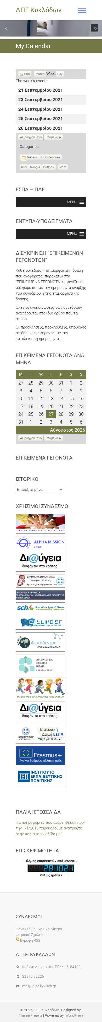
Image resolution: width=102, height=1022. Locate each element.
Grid (27, 74)
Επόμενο (52, 137)
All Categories (50, 157)
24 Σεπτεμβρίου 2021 (40, 109)
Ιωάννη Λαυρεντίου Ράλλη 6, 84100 (51, 967)
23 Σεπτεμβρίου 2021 (40, 100)
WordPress (74, 1015)
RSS (24, 167)
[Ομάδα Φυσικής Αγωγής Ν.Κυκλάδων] (40, 680)
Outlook (48, 167)
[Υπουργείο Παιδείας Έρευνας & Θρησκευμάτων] (40, 577)
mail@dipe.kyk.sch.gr (39, 986)
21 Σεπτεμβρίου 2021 (40, 90)
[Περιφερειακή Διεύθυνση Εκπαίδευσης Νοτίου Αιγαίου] (40, 593)
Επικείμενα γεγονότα (44, 458)
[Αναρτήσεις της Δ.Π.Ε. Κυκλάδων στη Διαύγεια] (40, 554)
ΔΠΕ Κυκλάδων (38, 10)
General (32, 157)
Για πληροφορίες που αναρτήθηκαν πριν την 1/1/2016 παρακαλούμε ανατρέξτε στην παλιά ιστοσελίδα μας (50, 828)
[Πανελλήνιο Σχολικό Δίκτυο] (40, 605)
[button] (6, 28)
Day (60, 74)
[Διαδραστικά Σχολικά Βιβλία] (40, 657)
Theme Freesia (30, 1015)
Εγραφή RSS (29, 940)
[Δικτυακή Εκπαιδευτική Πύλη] (40, 619)
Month (40, 74)
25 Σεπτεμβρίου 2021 (40, 119)
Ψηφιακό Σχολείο (30, 935)
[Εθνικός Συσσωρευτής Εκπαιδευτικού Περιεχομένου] (40, 635)
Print (64, 167)
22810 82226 (33, 976)
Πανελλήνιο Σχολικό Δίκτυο (39, 929)
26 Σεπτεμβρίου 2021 (40, 128)
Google (35, 167)
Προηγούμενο (32, 137)
